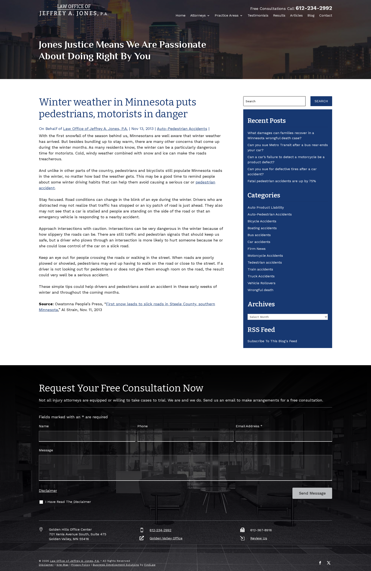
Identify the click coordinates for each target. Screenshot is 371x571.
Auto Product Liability (266, 207)
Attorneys (198, 15)
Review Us (258, 538)
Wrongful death (260, 290)
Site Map (62, 564)
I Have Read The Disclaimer (68, 502)
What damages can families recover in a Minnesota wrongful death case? (281, 135)
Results (279, 15)
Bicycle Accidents (262, 221)
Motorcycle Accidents (265, 255)
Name (44, 426)
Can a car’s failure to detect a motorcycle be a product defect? (286, 159)
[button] (366, 540)
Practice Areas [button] (227, 15)
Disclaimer (48, 491)
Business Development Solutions (116, 564)
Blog (311, 15)
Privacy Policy (80, 564)
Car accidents (259, 242)
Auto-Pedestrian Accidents (182, 128)
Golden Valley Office (166, 538)
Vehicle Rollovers (261, 283)
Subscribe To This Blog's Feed (272, 341)
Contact (325, 15)
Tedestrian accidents (265, 262)
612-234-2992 (314, 8)
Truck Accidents (261, 276)
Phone (142, 426)
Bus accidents (259, 235)
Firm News (257, 249)
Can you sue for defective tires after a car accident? (282, 171)
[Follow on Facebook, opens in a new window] (320, 562)
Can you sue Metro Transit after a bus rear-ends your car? (288, 147)
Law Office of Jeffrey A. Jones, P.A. (95, 128)
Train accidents (260, 269)
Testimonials (258, 15)
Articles (296, 15)
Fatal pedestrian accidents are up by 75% (282, 181)
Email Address (249, 426)
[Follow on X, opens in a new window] (328, 562)
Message (46, 450)
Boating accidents (262, 228)
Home (181, 15)
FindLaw (150, 564)
